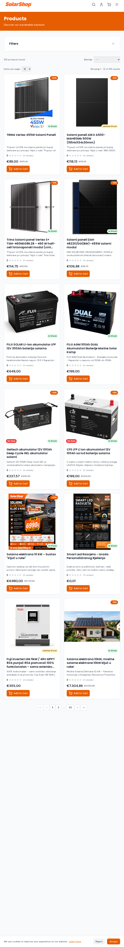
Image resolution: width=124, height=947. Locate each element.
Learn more (75, 941)
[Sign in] (101, 4)
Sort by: (88, 59)
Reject (99, 941)
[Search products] (93, 4)
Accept (114, 941)
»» (84, 707)
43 (70, 707)
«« (40, 707)
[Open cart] (109, 4)
